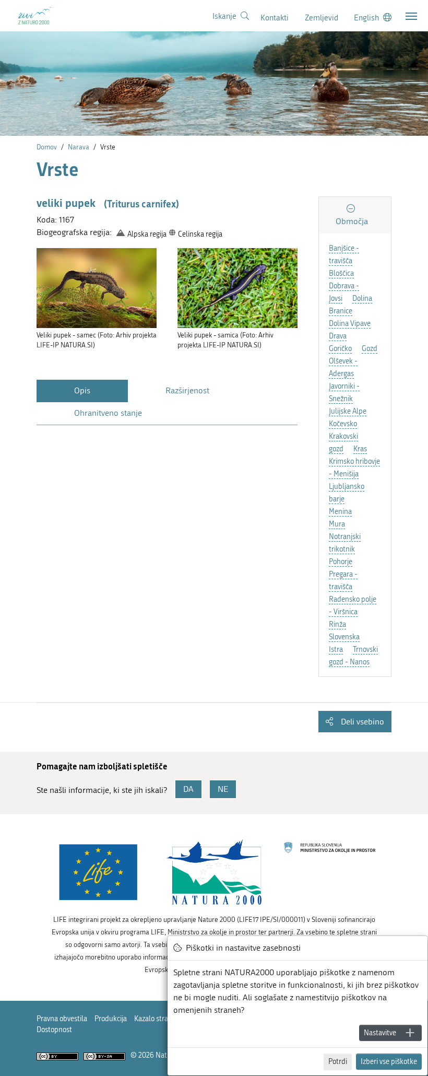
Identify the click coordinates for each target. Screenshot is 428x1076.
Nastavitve (380, 1032)
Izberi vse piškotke (389, 1061)
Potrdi (337, 1061)
